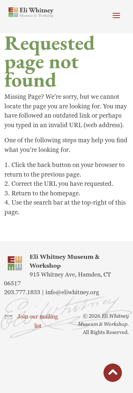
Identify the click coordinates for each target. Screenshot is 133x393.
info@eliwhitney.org (72, 292)
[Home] (31, 12)
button (112, 374)
